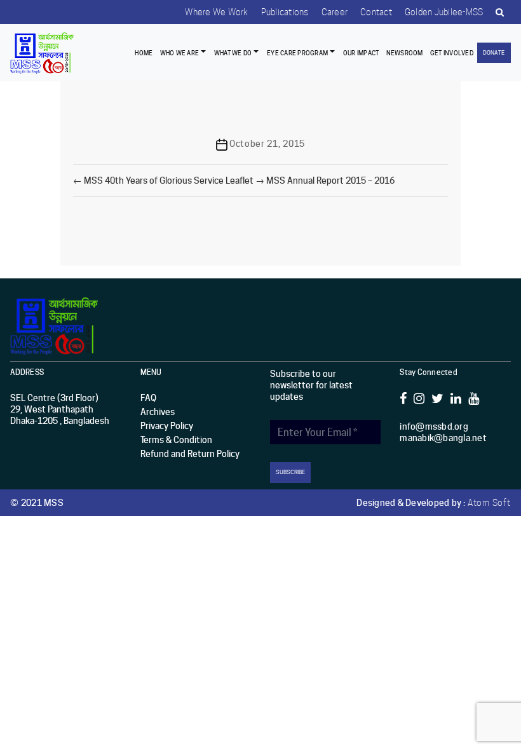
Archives (157, 412)
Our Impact (361, 53)
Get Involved (451, 53)
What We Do (233, 53)
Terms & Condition (176, 440)
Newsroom (404, 53)
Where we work (216, 12)
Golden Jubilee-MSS (444, 12)
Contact (376, 12)
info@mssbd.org (434, 426)
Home (143, 53)
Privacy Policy (166, 426)
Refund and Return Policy (190, 454)
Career (334, 12)
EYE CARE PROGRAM (297, 53)
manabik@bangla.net (443, 438)
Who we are (179, 53)
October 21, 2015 (267, 144)
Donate (493, 52)
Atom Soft (489, 503)
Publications (285, 12)
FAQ (148, 398)
